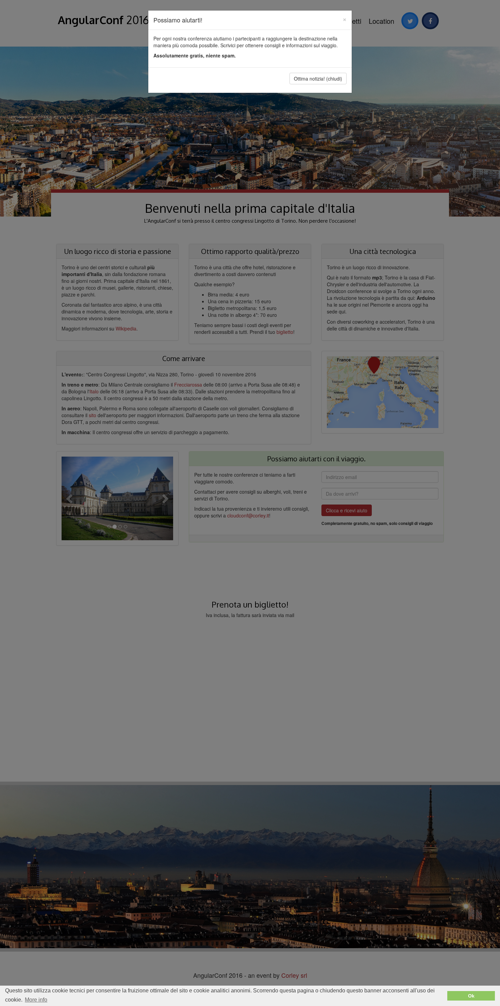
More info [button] (36, 1000)
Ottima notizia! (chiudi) (318, 78)
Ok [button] (471, 996)
